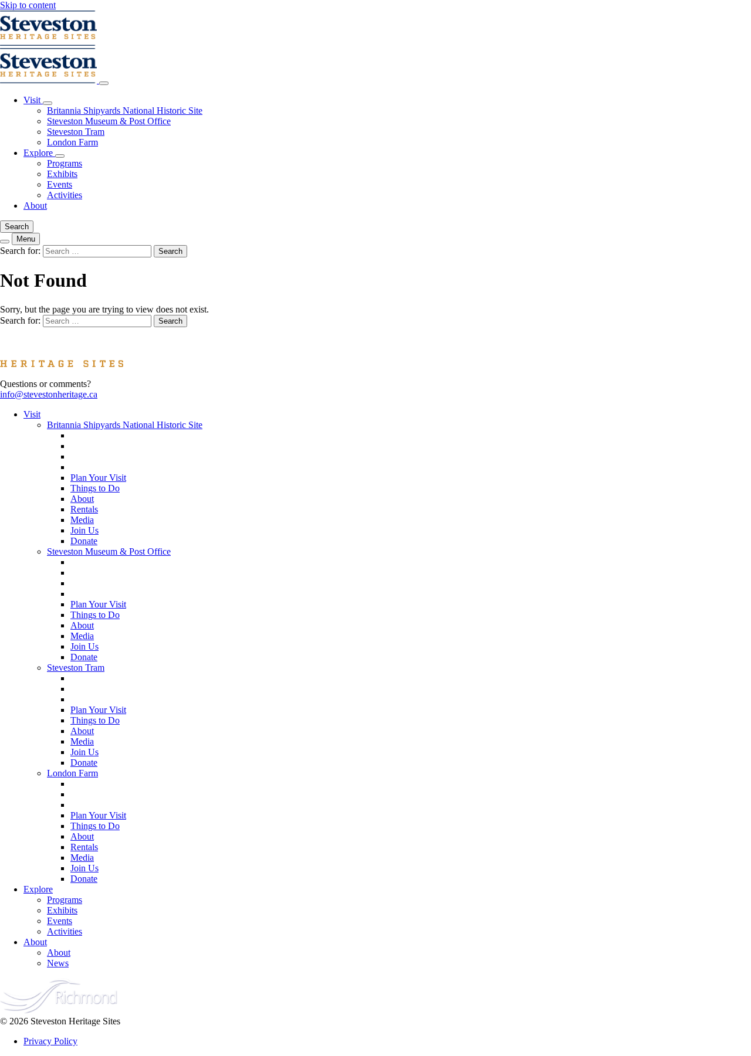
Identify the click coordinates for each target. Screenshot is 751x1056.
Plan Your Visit (98, 478)
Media (82, 520)
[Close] (104, 83)
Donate (83, 541)
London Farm (72, 142)
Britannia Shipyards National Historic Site (124, 111)
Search (17, 226)
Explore (39, 153)
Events (59, 184)
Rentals (84, 509)
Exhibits (62, 174)
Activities (64, 195)
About (35, 205)
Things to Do (95, 488)
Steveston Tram (75, 132)
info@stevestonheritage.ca (48, 394)
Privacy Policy (50, 1041)
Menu (25, 239)
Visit (33, 100)
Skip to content (28, 5)
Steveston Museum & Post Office (109, 121)
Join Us (84, 530)
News (58, 963)
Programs (64, 163)
